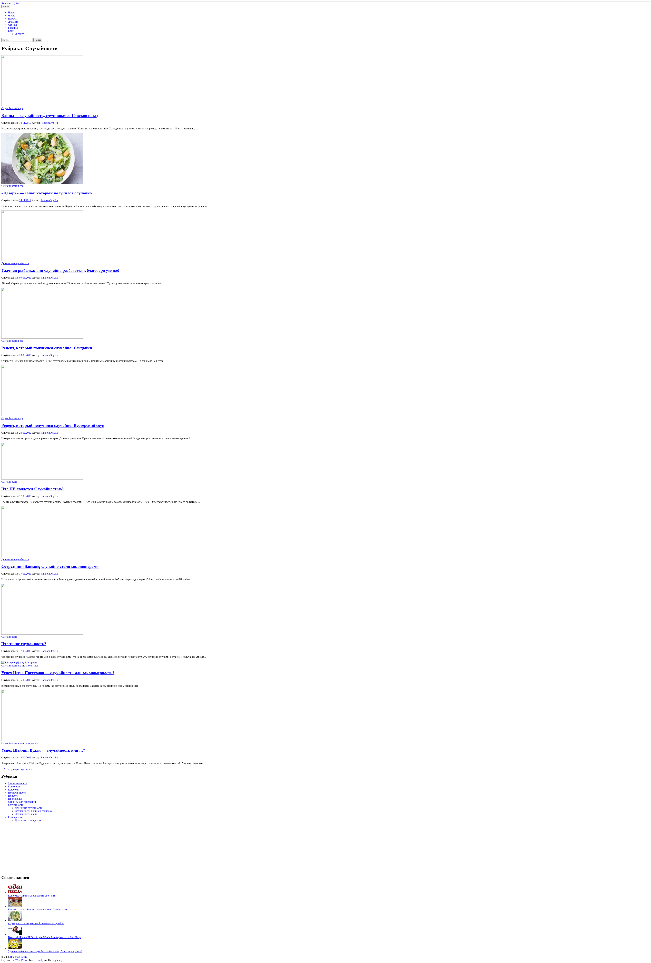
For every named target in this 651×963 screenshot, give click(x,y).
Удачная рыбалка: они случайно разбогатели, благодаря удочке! (60, 270)
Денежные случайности (15, 263)
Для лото (13, 21)
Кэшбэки (13, 789)
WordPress (21, 960)
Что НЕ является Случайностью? (32, 489)
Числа (11, 15)
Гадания (13, 27)
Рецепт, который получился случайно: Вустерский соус (52, 425)
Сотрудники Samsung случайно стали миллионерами (50, 566)
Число (11, 12)
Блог (11, 30)
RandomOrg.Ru (10, 3)
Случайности (9, 481)
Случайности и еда (12, 108)
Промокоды (15, 798)
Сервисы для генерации (22, 801)
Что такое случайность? (23, 644)
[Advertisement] (103, 848)
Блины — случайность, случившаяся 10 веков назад (49, 115)
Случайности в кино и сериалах (19, 665)
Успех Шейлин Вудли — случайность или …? (43, 750)
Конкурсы (14, 786)
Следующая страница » (18, 769)
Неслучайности (17, 792)
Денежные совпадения (28, 820)
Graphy (40, 960)
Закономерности (17, 783)
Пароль (12, 18)
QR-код (12, 24)
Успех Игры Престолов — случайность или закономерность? (57, 673)
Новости (13, 795)
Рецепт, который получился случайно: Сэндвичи (46, 348)
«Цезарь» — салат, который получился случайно (46, 193)
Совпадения (15, 817)
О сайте (19, 33)
